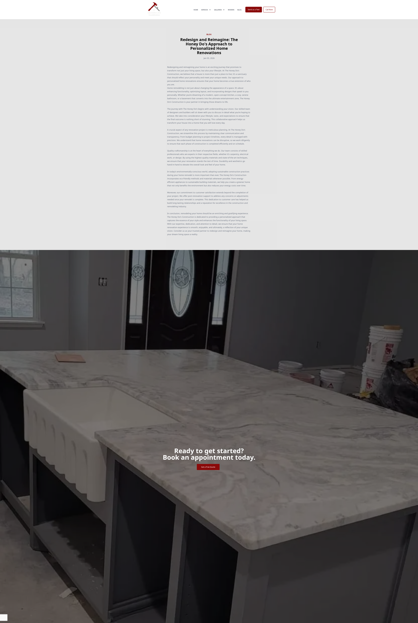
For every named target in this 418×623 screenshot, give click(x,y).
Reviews (231, 10)
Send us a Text (254, 9)
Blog (239, 10)
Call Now (269, 9)
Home (196, 10)
